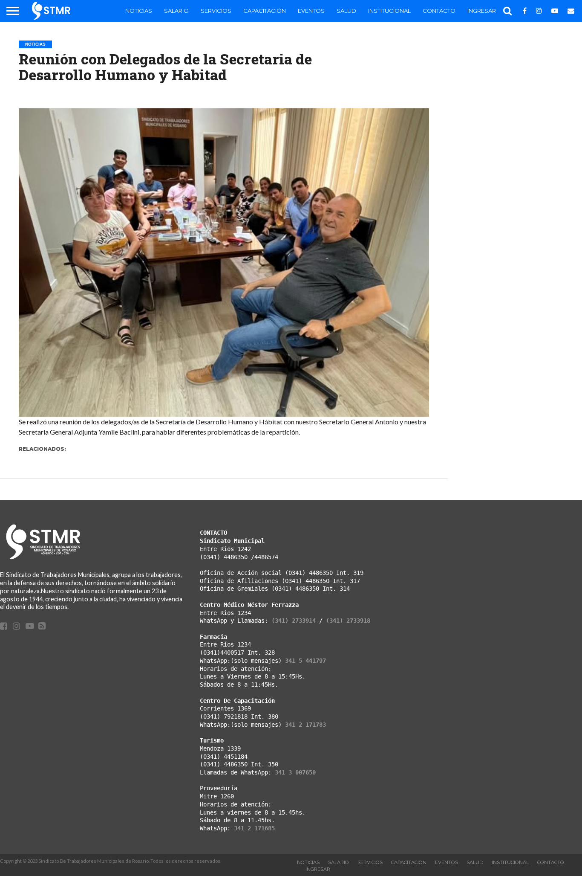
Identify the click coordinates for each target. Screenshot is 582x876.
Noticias (138, 10)
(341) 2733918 (348, 620)
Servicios (216, 10)
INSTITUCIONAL (389, 10)
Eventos (311, 10)
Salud (346, 10)
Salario (176, 10)
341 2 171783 (305, 724)
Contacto (439, 10)
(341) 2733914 (293, 620)
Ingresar (481, 10)
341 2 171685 (254, 828)
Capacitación (264, 10)
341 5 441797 (305, 660)
